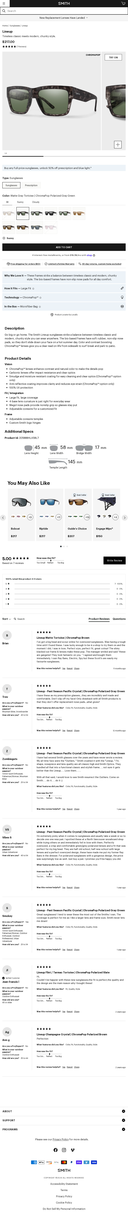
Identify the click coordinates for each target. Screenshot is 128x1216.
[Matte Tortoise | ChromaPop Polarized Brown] (8, 227)
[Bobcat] (21, 502)
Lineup (25, 25)
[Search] (3, 11)
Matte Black (109, 516)
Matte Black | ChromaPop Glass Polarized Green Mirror (81, 516)
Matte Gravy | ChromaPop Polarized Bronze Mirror (24, 516)
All (7, 201)
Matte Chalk (104, 516)
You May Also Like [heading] (28, 482)
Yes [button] (63, 668)
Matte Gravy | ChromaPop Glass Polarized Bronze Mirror (52, 516)
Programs (10, 1129)
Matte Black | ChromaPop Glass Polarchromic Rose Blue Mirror (47, 516)
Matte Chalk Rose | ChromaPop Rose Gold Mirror (13, 516)
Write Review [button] (114, 560)
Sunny (20, 201)
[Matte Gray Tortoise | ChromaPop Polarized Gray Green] (22, 213)
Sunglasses (15, 25)
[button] (3, 3)
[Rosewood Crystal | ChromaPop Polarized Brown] (8, 213)
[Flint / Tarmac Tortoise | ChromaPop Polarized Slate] (36, 227)
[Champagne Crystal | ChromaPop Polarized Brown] (79, 213)
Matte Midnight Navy (98, 516)
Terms (64, 1190)
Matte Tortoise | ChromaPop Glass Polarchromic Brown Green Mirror (75, 516)
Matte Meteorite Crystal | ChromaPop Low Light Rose (18, 516)
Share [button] (76, 668)
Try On (113, 57)
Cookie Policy (64, 1202)
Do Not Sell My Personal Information (64, 1208)
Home (5, 25)
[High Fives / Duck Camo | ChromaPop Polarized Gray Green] (65, 213)
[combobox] (64, 11)
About (7, 1111)
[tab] (99, 619)
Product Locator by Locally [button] (66, 314)
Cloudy (35, 201)
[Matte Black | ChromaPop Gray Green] (36, 213)
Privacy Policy (61, 1139)
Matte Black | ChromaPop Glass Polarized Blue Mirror (41, 516)
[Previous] (3, 518)
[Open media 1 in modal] (118, 144)
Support (8, 1120)
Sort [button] (5, 618)
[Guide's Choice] (78, 502)
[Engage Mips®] (106, 502)
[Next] (125, 518)
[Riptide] (49, 502)
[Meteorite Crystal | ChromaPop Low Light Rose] (50, 227)
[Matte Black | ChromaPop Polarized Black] (50, 213)
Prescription (31, 185)
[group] (21, 515)
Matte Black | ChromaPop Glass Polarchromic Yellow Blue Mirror (70, 516)
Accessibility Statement (64, 1183)
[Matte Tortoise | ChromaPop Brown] (22, 227)
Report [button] (70, 668)
